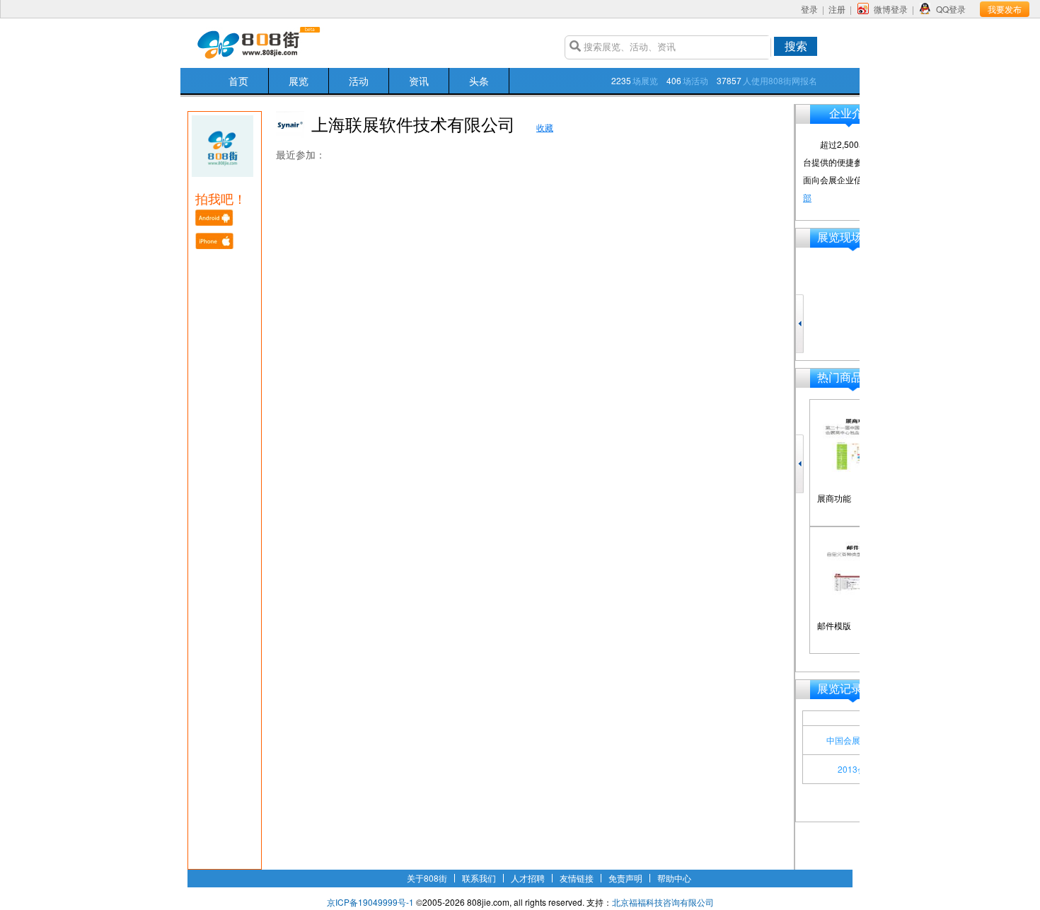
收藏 (544, 127)
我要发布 (1005, 9)
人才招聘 (528, 878)
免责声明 (625, 878)
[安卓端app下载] (215, 222)
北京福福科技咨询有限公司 (663, 902)
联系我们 (479, 878)
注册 (836, 9)
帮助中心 (674, 878)
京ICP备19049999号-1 (370, 902)
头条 (479, 81)
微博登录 (891, 9)
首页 (238, 81)
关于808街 (427, 878)
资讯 (419, 81)
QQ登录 (951, 9)
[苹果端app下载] (215, 245)
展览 (298, 81)
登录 (809, 9)
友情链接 (577, 878)
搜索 (796, 46)
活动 (359, 81)
